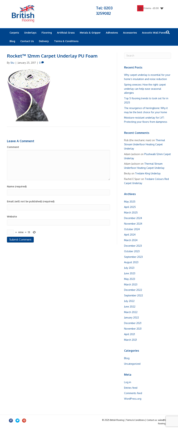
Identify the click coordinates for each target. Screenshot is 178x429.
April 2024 (130, 234)
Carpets (14, 32)
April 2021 (129, 334)
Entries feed (130, 387)
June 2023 (129, 273)
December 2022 (133, 289)
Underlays (30, 32)
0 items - (151, 8)
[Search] (168, 32)
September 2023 (133, 256)
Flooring (47, 32)
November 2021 (132, 328)
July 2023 (129, 267)
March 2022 (130, 312)
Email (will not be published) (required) (30, 201)
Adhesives (112, 32)
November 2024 (133, 223)
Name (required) (17, 186)
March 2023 (130, 284)
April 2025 (130, 206)
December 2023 (133, 245)
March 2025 (131, 212)
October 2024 (132, 229)
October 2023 (132, 251)
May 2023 (129, 278)
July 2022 (129, 301)
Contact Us (27, 41)
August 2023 (131, 262)
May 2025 (129, 201)
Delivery (44, 41)
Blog (12, 41)
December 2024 (133, 218)
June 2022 (129, 306)
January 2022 (131, 317)
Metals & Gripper (90, 32)
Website (12, 216)
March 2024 (130, 240)
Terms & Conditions (66, 41)
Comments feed (133, 393)
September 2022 (133, 295)
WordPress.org (132, 398)
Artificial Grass (66, 32)
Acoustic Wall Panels (154, 32)
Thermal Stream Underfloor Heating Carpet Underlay (144, 144)
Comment (13, 146)
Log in (127, 382)
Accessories (130, 32)
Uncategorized (132, 363)
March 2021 (130, 339)
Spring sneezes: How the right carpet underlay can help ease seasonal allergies (145, 88)
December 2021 (132, 323)
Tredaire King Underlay (148, 173)
